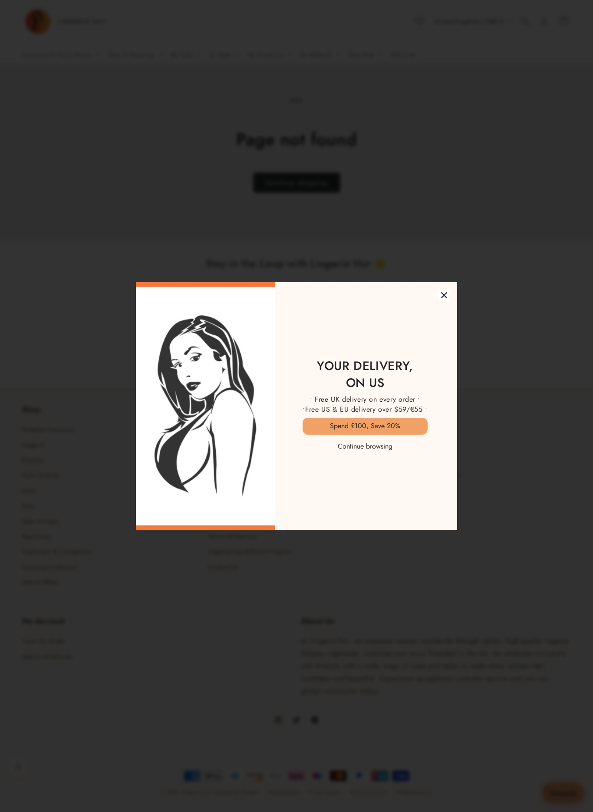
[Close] (444, 295)
